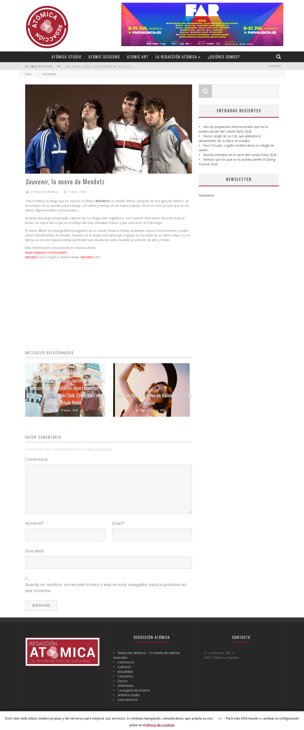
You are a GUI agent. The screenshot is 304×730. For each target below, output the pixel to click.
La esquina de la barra (134, 690)
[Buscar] (279, 56)
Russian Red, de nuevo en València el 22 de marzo (154, 399)
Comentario (36, 459)
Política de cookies (159, 725)
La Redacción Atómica (176, 56)
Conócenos (126, 662)
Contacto (275, 66)
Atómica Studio (66, 56)
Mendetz (31, 257)
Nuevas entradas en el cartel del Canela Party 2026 (240, 155)
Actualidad (125, 671)
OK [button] (220, 718)
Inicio (28, 74)
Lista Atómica (128, 699)
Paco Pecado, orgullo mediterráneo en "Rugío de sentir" (103, 66)
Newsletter (207, 195)
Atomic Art (137, 56)
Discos (123, 681)
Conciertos (125, 676)
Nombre (34, 523)
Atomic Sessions (104, 56)
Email (118, 523)
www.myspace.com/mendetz (46, 252)
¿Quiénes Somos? (224, 56)
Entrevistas (126, 685)
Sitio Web (34, 551)
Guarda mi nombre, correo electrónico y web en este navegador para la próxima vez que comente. (106, 587)
